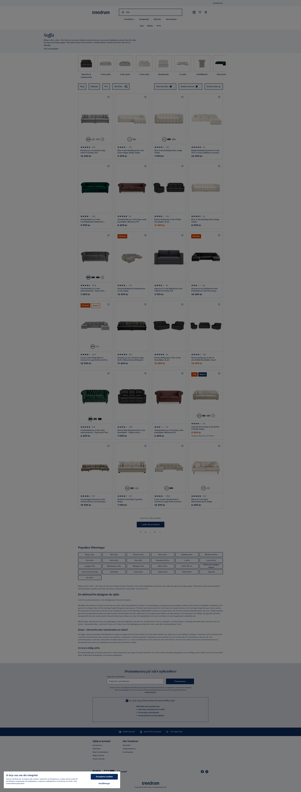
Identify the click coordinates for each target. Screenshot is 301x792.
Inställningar (104, 783)
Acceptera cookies (104, 777)
